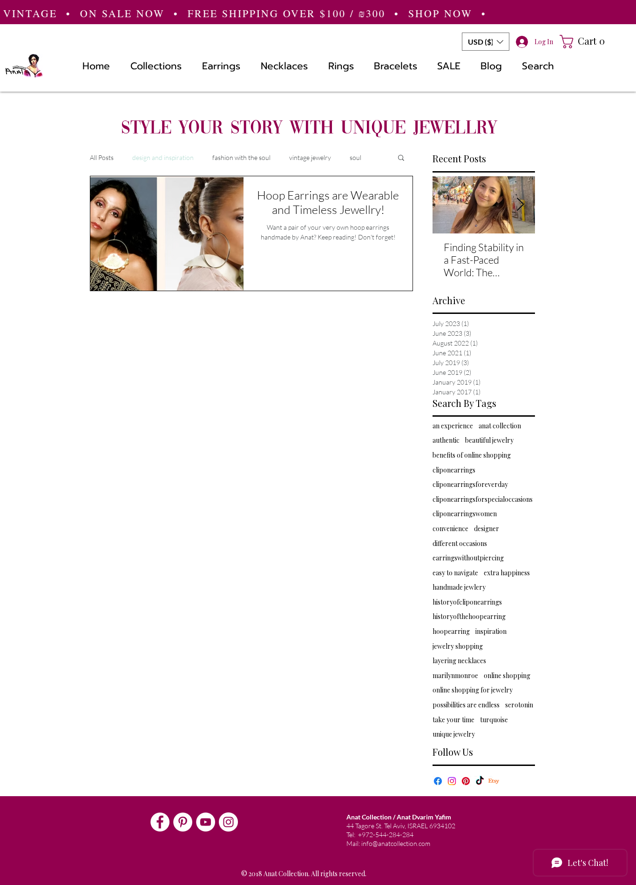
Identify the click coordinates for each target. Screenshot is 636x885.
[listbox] (485, 42)
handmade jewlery (459, 587)
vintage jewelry (310, 157)
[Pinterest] (465, 781)
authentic (446, 440)
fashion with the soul (241, 157)
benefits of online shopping (472, 455)
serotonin (519, 704)
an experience (453, 425)
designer (486, 528)
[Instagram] (452, 781)
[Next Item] (520, 205)
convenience (450, 528)
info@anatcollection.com (395, 843)
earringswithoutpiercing (468, 557)
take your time (453, 719)
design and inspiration (163, 157)
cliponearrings (454, 470)
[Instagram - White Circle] (228, 822)
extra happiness (507, 572)
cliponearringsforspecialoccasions (483, 499)
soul (355, 157)
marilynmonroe (455, 675)
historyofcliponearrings (467, 602)
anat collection (500, 425)
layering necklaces (459, 660)
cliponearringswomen (465, 513)
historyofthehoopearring (469, 616)
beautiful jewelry (489, 440)
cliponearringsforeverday (470, 484)
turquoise (494, 719)
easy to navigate (455, 572)
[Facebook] (438, 781)
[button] (485, 42)
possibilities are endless (466, 704)
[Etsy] (493, 781)
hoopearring (451, 631)
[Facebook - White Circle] (159, 822)
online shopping (507, 675)
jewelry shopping (458, 646)
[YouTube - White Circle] (205, 822)
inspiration (491, 631)
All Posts (102, 157)
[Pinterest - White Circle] (182, 822)
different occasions (460, 543)
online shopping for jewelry (473, 689)
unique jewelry (454, 734)
